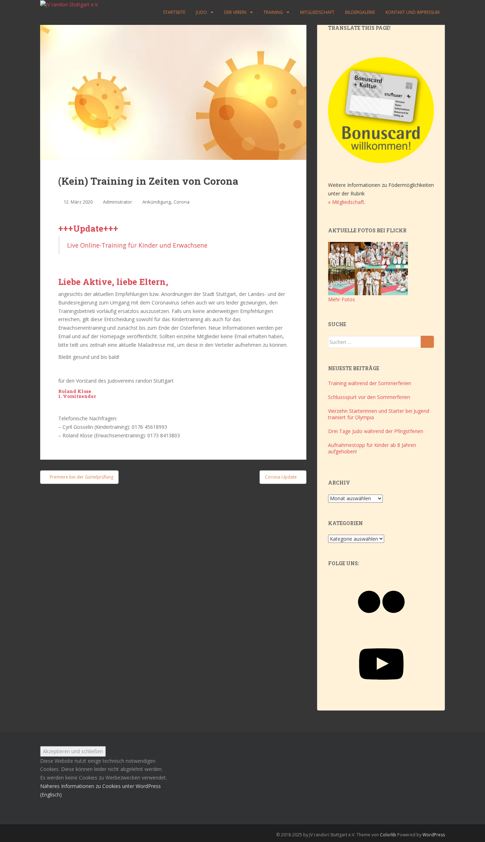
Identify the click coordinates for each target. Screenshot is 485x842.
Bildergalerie (360, 12)
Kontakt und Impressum (413, 12)
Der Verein (235, 12)
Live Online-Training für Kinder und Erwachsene (137, 245)
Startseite (174, 12)
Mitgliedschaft (317, 12)
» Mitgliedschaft (346, 202)
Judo (201, 12)
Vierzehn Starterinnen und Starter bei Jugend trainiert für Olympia (378, 414)
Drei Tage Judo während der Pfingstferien (375, 431)
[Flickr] (381, 626)
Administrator (117, 202)
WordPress (434, 835)
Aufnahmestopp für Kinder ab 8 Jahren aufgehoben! (372, 448)
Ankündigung (156, 202)
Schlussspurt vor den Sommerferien (369, 397)
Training (273, 12)
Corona (182, 202)
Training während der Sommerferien (369, 383)
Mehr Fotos (341, 299)
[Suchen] (427, 342)
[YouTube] (381, 688)
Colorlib (388, 835)
